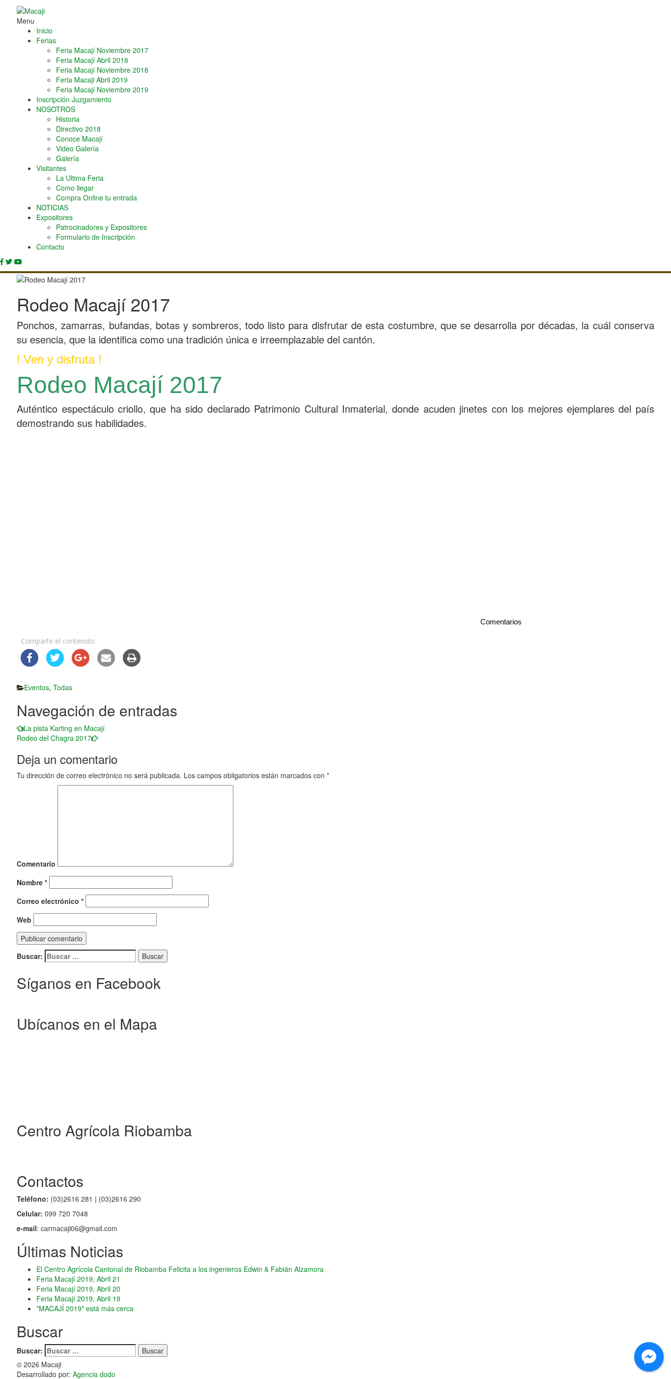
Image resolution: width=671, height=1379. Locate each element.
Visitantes (51, 168)
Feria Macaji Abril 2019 (92, 79)
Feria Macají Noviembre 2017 (102, 50)
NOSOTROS (55, 109)
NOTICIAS (52, 207)
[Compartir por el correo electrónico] (106, 663)
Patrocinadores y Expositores (101, 227)
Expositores (54, 217)
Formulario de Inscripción (95, 237)
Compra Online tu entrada (96, 197)
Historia (68, 119)
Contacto (50, 247)
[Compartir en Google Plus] (80, 663)
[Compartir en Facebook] (29, 663)
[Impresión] (131, 663)
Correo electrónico (50, 901)
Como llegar (75, 188)
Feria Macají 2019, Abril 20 (78, 1289)
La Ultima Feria (80, 178)
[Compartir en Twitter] (55, 663)
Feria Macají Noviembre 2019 (102, 89)
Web (24, 920)
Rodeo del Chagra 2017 (54, 738)
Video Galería (77, 148)
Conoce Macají (79, 138)
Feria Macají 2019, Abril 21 (78, 1279)
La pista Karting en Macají (64, 728)
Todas (62, 687)
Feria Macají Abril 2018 (92, 60)
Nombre (32, 882)
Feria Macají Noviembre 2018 (102, 70)
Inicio (44, 30)
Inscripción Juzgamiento (74, 99)
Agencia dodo (94, 1374)
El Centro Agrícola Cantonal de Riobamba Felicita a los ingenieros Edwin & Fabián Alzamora (180, 1269)
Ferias (46, 40)
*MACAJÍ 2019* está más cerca (85, 1308)
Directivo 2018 (78, 129)
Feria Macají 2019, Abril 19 (78, 1298)
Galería (67, 158)
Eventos (36, 687)
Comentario (36, 864)
